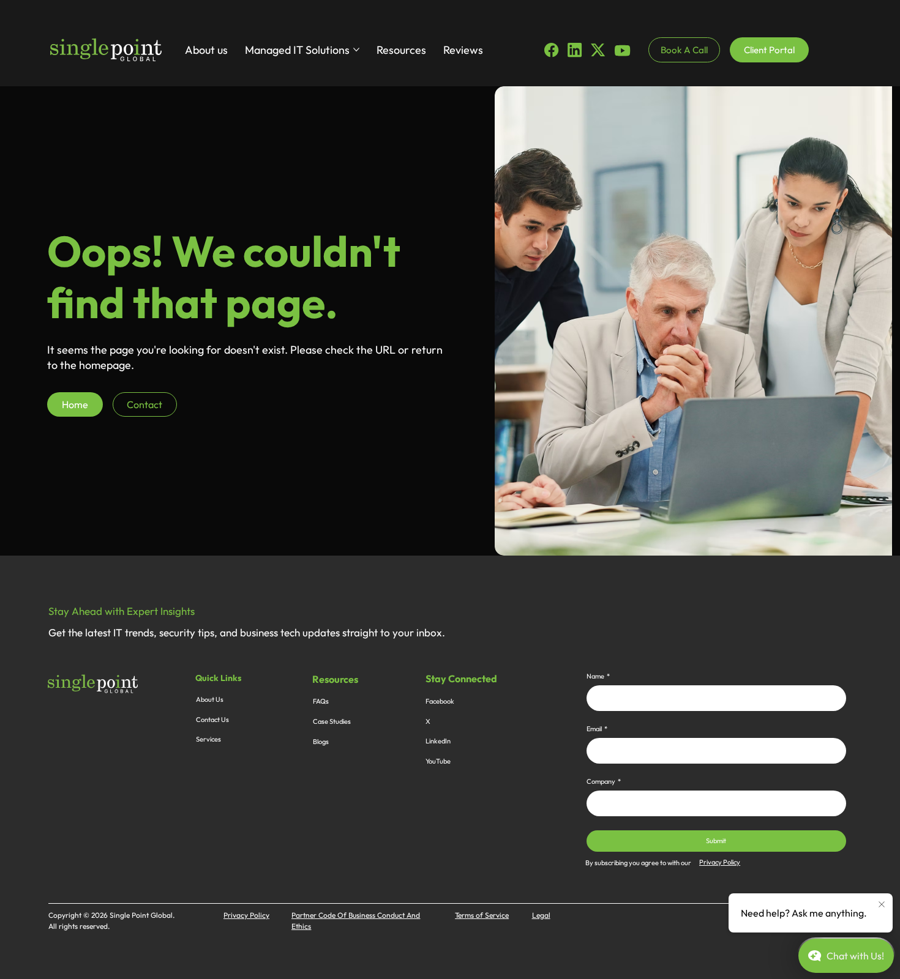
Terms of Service (482, 915)
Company (604, 782)
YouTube (438, 761)
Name (598, 676)
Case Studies (332, 721)
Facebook (440, 701)
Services (208, 739)
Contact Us (212, 719)
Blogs (321, 741)
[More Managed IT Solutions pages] (356, 50)
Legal (541, 915)
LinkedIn (438, 741)
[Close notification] (882, 904)
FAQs (321, 701)
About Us (209, 699)
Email (597, 729)
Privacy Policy (719, 862)
